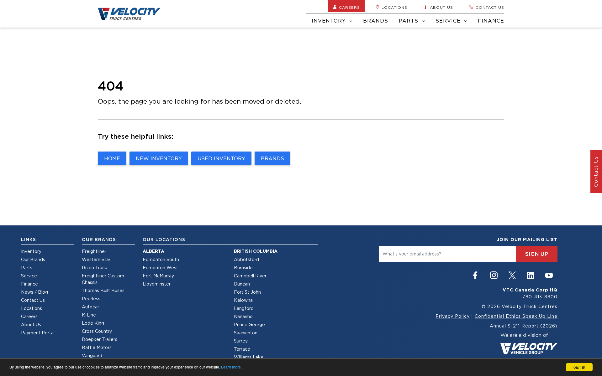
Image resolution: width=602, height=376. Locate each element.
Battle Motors (97, 347)
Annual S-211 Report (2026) (523, 325)
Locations (394, 7)
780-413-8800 (539, 296)
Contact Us (33, 300)
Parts (409, 21)
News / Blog (34, 292)
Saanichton (245, 332)
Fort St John (247, 292)
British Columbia (255, 251)
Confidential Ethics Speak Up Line (516, 316)
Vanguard (92, 355)
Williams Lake (248, 357)
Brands (375, 21)
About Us (31, 324)
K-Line (89, 314)
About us (441, 7)
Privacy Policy (453, 316)
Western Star (96, 259)
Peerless (91, 298)
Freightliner (94, 251)
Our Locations (164, 239)
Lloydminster (157, 283)
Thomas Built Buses (103, 290)
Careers (349, 7)
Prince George (249, 324)
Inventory (330, 21)
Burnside (243, 267)
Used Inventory (221, 158)
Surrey (241, 340)
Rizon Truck (94, 267)
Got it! (579, 367)
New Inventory (159, 158)
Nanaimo (243, 316)
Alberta (153, 251)
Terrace (242, 349)
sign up (536, 253)
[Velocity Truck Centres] (133, 14)
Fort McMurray (158, 275)
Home (112, 158)
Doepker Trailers (99, 339)
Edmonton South (161, 259)
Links (28, 239)
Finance (491, 21)
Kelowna (243, 300)
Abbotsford (246, 259)
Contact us (490, 7)
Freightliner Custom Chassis (103, 279)
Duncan (242, 283)
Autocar (90, 306)
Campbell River (250, 275)
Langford (244, 308)
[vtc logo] (528, 343)
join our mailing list (527, 239)
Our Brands (33, 259)
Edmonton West (160, 267)
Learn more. (231, 366)
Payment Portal (38, 332)
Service (449, 21)
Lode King (93, 323)
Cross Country (97, 331)
